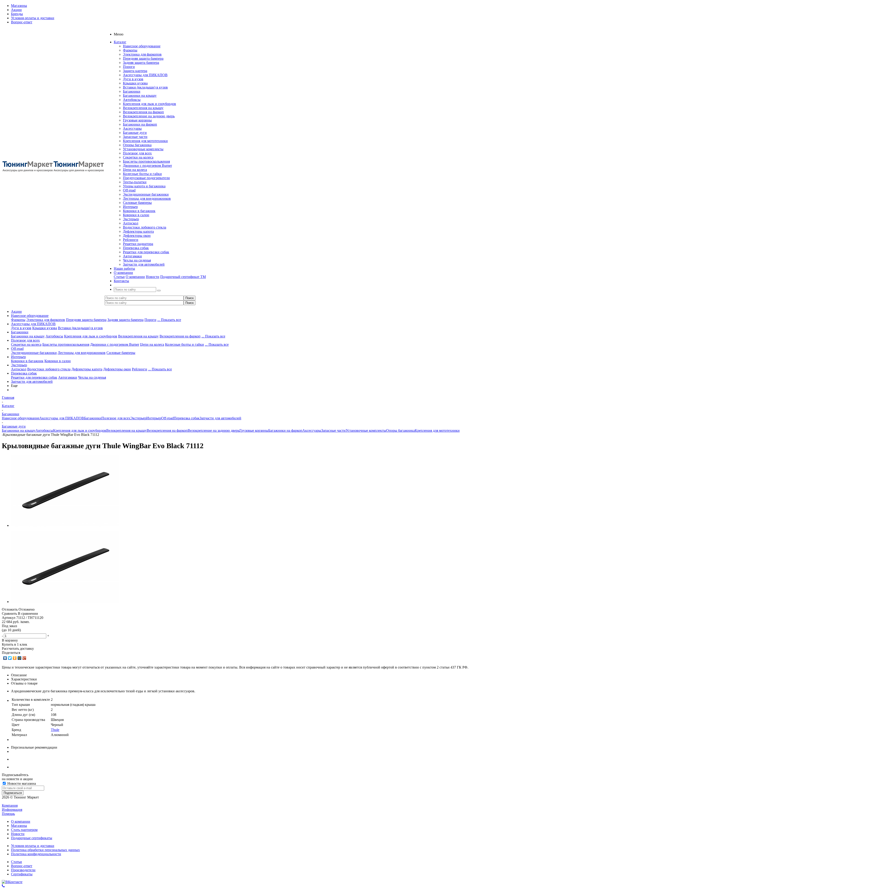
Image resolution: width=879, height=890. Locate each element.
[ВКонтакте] (5, 658)
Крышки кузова (135, 83)
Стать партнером (24, 830)
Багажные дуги (135, 133)
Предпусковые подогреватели (146, 178)
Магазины (19, 826)
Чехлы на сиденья (137, 260)
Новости (152, 277)
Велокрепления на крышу (143, 108)
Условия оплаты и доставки (32, 846)
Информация (12, 810)
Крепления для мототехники (145, 141)
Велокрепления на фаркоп (143, 112)
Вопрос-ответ (21, 866)
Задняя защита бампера (141, 63)
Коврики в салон (136, 215)
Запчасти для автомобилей (144, 264)
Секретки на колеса (138, 157)
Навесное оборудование (141, 46)
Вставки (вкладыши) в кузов (145, 87)
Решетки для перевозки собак (146, 252)
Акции (16, 311)
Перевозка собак (136, 248)
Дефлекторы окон (137, 235)
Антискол (130, 223)
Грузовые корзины (137, 120)
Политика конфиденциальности (36, 854)
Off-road (129, 190)
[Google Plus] (24, 658)
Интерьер (130, 207)
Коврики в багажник (139, 211)
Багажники (131, 91)
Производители (23, 870)
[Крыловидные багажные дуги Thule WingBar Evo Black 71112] (65, 525)
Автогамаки (132, 256)
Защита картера (135, 71)
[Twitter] (10, 658)
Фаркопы (130, 50)
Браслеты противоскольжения (146, 161)
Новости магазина (21, 783)
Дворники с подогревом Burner (147, 165)
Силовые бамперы (137, 203)
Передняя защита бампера (143, 58)
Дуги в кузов (133, 79)
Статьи (119, 277)
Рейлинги (130, 240)
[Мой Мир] (19, 658)
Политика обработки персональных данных (45, 850)
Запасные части (135, 137)
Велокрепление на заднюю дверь (149, 116)
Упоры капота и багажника (144, 186)
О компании (135, 277)
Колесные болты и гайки (142, 174)
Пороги (129, 67)
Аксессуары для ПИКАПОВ (145, 75)
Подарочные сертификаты (31, 838)
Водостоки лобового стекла (144, 227)
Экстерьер (131, 219)
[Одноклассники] (14, 658)
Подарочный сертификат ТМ (183, 277)
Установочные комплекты (143, 149)
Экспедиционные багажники (146, 194)
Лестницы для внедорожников (147, 198)
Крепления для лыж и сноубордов (149, 104)
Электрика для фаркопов (142, 54)
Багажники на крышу (140, 95)
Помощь (8, 814)
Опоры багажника (137, 145)
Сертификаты (22, 874)
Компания (10, 805)
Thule (55, 730)
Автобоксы (132, 100)
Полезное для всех (137, 153)
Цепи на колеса (135, 170)
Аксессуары (132, 128)
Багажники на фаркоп (140, 124)
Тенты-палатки (134, 182)
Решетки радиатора (138, 244)
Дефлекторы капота (138, 231)
